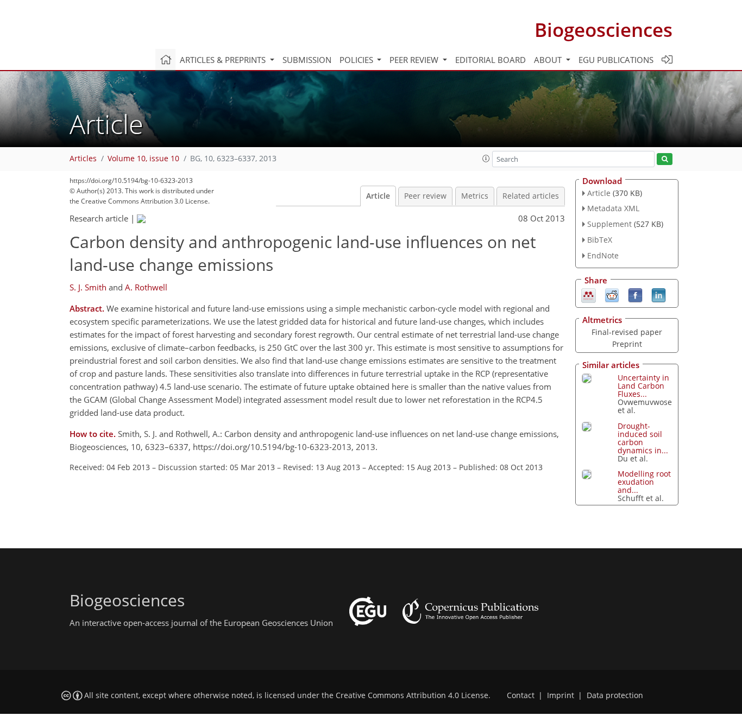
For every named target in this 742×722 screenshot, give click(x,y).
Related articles (530, 196)
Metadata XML (613, 208)
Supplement (609, 224)
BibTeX (599, 240)
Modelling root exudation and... (644, 481)
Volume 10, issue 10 (143, 158)
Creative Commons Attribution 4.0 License (412, 695)
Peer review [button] (415, 59)
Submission (306, 59)
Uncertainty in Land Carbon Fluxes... (643, 385)
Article (378, 196)
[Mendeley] (588, 294)
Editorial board (490, 59)
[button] (486, 158)
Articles (83, 158)
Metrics (474, 196)
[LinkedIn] (658, 294)
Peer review (425, 196)
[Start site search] (664, 159)
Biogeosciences (603, 29)
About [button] (549, 59)
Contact (521, 695)
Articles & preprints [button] (224, 59)
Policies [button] (357, 59)
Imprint (560, 695)
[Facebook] (635, 294)
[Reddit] (612, 294)
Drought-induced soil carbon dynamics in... (643, 438)
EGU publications (615, 59)
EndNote (603, 255)
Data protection (615, 695)
